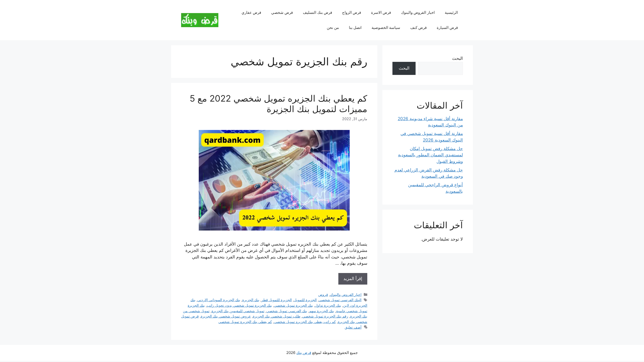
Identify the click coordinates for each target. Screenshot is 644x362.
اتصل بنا (355, 27)
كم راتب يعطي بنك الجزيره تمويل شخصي (305, 322)
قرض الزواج (351, 12)
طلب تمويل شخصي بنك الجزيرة (276, 316)
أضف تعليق (353, 327)
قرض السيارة (447, 27)
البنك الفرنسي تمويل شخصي (340, 300)
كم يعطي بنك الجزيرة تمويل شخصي (245, 322)
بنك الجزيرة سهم (321, 311)
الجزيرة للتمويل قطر (276, 300)
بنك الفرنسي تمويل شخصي (286, 311)
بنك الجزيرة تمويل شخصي (293, 305)
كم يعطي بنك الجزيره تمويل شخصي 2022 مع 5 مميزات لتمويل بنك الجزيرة (278, 103)
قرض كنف (418, 27)
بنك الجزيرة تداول (328, 305)
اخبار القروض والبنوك (418, 12)
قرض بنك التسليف (317, 12)
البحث (457, 58)
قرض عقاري (251, 12)
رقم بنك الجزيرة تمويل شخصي (325, 316)
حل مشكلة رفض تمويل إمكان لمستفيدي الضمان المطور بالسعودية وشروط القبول (430, 155)
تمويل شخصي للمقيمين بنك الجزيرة (238, 311)
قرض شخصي (282, 12)
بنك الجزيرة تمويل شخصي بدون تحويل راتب (239, 305)
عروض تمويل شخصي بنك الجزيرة (226, 316)
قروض (323, 294)
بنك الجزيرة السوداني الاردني (218, 300)
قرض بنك (303, 352)
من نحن (333, 27)
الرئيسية (451, 12)
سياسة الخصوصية (386, 27)
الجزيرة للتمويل (305, 300)
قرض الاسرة (381, 12)
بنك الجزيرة (250, 300)
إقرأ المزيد (352, 278)
